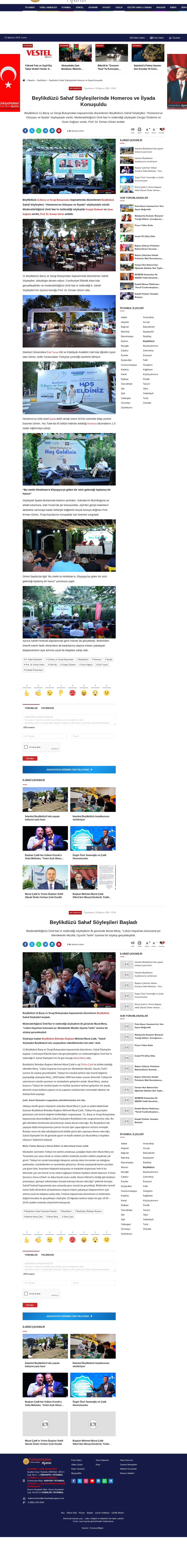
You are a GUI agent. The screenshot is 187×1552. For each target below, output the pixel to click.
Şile (122, 388)
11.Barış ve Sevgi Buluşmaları (54, 200)
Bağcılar (125, 327)
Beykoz (124, 341)
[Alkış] (38, 688)
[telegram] (45, 130)
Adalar (124, 317)
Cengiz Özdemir (94, 209)
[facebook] (25, 130)
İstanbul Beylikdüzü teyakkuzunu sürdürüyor (91, 818)
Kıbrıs (173, 7)
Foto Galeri (158, 37)
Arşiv (98, 1464)
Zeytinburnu (126, 407)
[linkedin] (52, 130)
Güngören (148, 365)
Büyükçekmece (150, 346)
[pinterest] (59, 130)
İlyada (52, 419)
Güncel (80, 7)
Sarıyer (146, 384)
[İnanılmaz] (95, 688)
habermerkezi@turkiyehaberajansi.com (46, 1498)
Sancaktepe (126, 384)
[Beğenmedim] (61, 688)
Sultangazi (126, 398)
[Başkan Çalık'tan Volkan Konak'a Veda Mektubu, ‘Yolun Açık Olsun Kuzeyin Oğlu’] (45, 838)
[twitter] (32, 130)
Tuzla (145, 398)
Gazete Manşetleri (128, 1464)
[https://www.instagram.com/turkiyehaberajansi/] (86, 1481)
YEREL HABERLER (48, 7)
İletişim (90, 1513)
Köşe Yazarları (78, 1469)
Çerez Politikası (102, 1513)
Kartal (124, 374)
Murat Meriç (79, 1058)
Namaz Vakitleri (127, 1473)
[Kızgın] (72, 688)
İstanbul (66, 7)
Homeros (92, 423)
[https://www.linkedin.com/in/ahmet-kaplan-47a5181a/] (98, 1481)
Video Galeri (139, 37)
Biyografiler (76, 1473)
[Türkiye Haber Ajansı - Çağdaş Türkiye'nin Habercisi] (37, 1461)
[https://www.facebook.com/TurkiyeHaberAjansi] (73, 1481)
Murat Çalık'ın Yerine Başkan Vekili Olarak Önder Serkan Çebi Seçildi (44, 895)
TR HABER (30, 7)
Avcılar (146, 322)
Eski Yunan (52, 352)
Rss (63, 1513)
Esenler (124, 355)
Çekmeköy (148, 350)
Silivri (145, 388)
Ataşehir (125, 322)
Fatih (145, 360)
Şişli (123, 393)
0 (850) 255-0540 (36, 1502)
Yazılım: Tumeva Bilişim (92, 1528)
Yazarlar (176, 37)
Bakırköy (125, 331)
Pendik (146, 379)
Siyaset (106, 7)
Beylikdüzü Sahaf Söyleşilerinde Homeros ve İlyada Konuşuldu (76, 80)
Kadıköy (125, 369)
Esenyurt (147, 355)
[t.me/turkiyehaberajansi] (111, 1481)
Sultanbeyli (148, 393)
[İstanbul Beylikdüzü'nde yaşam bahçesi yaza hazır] (45, 799)
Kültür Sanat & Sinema (139, 7)
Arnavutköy (148, 317)
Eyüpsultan (126, 360)
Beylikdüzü (42, 80)
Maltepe (125, 379)
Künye (82, 1513)
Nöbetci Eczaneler (128, 1469)
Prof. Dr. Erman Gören (52, 214)
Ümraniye (125, 403)
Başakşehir (148, 331)
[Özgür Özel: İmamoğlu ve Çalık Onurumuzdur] (93, 838)
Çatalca (124, 350)
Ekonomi (93, 7)
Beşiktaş (147, 336)
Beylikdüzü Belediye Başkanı (58, 1038)
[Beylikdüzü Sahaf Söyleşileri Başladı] (69, 980)
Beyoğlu (125, 346)
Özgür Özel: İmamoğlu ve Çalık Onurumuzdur (89, 857)
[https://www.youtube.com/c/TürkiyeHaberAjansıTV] (92, 1481)
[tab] (31, 708)
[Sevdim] (49, 688)
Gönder (30, 758)
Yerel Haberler (102, 1460)
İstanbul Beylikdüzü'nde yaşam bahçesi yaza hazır (42, 818)
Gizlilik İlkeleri (117, 1513)
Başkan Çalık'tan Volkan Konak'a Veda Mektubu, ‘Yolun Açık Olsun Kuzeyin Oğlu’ (43, 857)
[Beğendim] (27, 688)
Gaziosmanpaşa (129, 365)
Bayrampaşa (127, 336)
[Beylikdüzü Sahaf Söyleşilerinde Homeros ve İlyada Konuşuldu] (69, 166)
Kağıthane (148, 369)
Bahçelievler (149, 327)
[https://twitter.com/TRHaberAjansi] (80, 1481)
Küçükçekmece (150, 374)
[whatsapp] (38, 130)
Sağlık (119, 7)
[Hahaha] (84, 688)
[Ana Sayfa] (24, 80)
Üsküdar (147, 403)
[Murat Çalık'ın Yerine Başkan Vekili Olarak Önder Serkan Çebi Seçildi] (45, 877)
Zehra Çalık (87, 1064)
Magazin (160, 7)
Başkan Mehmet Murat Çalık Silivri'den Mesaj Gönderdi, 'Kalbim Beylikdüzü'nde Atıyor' (92, 896)
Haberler (31, 80)
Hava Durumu (126, 1460)
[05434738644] (104, 1481)
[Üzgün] (106, 688)
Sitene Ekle (72, 1513)
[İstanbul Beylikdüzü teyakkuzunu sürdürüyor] (93, 799)
